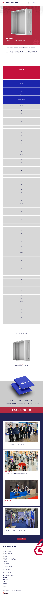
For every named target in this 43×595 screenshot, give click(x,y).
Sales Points (5, 579)
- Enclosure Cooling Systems (8, 575)
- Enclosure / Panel (6, 569)
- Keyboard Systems (7, 572)
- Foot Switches (6, 563)
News (4, 581)
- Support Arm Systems (7, 566)
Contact (5, 583)
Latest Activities (21, 538)
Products (5, 561)
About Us (5, 577)
